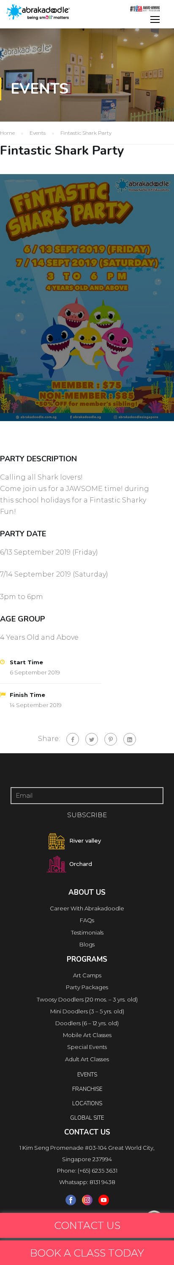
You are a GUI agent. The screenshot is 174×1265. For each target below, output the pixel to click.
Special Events (87, 1046)
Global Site (87, 1118)
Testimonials (87, 932)
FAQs (87, 920)
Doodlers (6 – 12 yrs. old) (87, 1023)
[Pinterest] (110, 739)
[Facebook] (72, 739)
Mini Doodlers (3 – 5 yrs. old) (87, 1011)
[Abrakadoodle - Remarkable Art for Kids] (38, 12)
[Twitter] (91, 739)
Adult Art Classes (87, 1059)
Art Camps (87, 975)
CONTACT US (87, 1225)
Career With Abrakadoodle (87, 908)
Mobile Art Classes (87, 1035)
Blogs (87, 944)
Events (87, 1075)
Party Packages (87, 987)
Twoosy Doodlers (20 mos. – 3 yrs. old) (87, 999)
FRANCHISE (87, 1089)
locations (87, 1103)
